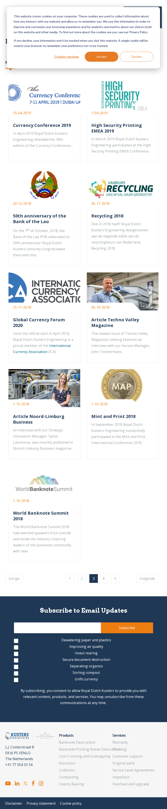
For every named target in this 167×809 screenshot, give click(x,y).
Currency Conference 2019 (42, 125)
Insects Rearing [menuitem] (71, 784)
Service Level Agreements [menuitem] (133, 770)
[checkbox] (83, 660)
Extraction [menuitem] (67, 763)
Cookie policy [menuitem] (71, 803)
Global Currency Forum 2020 (39, 322)
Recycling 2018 (107, 216)
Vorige (14, 578)
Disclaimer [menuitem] (13, 803)
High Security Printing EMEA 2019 (116, 128)
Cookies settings (66, 56)
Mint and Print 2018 (113, 416)
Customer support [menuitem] (127, 756)
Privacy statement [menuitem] (41, 803)
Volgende (147, 578)
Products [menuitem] (66, 735)
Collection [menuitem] (67, 770)
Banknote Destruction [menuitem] (77, 742)
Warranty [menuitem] (120, 742)
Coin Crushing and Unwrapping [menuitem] (84, 756)
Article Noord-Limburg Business (38, 419)
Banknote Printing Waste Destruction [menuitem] (89, 749)
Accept (102, 56)
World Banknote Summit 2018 (41, 516)
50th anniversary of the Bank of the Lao (39, 218)
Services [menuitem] (119, 735)
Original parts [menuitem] (123, 763)
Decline (137, 56)
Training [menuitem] (119, 749)
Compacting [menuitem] (68, 777)
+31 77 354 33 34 (18, 764)
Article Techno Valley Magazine (115, 322)
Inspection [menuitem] (121, 777)
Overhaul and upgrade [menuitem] (130, 784)
